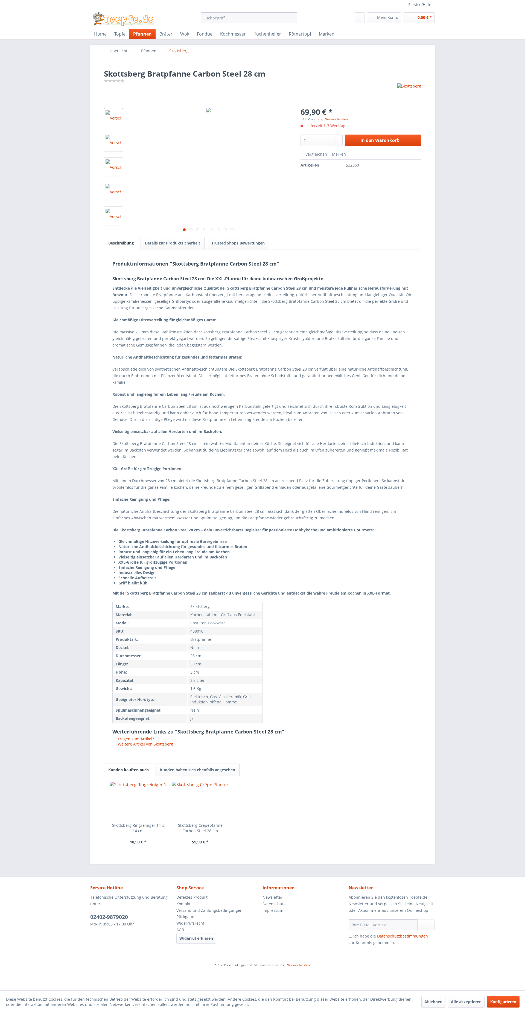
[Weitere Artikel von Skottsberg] (409, 93)
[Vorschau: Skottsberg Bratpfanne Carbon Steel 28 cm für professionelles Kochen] (113, 216)
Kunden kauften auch (128, 769)
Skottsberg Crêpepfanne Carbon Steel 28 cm (200, 828)
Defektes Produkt (192, 897)
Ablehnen (433, 1001)
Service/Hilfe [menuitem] (419, 4)
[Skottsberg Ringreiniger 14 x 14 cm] (138, 801)
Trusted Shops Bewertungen (238, 243)
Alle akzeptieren (466, 1001)
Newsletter (272, 897)
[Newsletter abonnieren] (425, 924)
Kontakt (183, 903)
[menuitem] (249, 17)
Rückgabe (185, 916)
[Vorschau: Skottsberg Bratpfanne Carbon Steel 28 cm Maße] (113, 142)
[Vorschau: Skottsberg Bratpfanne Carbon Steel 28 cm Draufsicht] (113, 191)
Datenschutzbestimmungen (402, 936)
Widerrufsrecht (190, 923)
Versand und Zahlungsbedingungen (209, 910)
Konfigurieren (503, 1001)
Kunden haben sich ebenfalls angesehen (197, 769)
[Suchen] (292, 17)
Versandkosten (298, 965)
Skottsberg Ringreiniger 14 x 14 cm (138, 828)
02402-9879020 (109, 917)
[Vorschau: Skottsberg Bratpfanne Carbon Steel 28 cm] (113, 117)
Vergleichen (315, 154)
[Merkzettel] (359, 17)
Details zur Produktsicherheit (172, 243)
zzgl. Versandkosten (332, 119)
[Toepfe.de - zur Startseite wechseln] (123, 19)
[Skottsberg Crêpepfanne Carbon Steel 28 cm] (200, 801)
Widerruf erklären (196, 938)
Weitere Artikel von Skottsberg (145, 744)
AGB (180, 929)
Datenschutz (273, 903)
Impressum (272, 910)
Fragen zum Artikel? (135, 738)
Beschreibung (121, 243)
